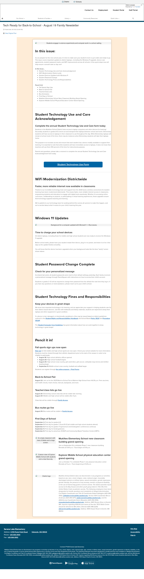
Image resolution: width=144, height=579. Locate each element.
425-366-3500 (15, 535)
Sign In (132, 535)
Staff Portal (133, 10)
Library (67, 18)
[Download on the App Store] (87, 563)
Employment (103, 10)
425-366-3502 (13, 537)
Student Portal (118, 10)
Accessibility (135, 532)
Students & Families (44, 18)
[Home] (2, 18)
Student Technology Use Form (73, 164)
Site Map (133, 529)
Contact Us (89, 10)
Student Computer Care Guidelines (50, 325)
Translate (137, 7)
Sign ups (38, 351)
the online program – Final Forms (67, 369)
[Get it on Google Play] (71, 563)
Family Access (63, 400)
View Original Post (10, 33)
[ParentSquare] (56, 563)
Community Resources (90, 18)
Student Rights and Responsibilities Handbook (62, 318)
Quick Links (114, 18)
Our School (20, 18)
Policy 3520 (95, 318)
